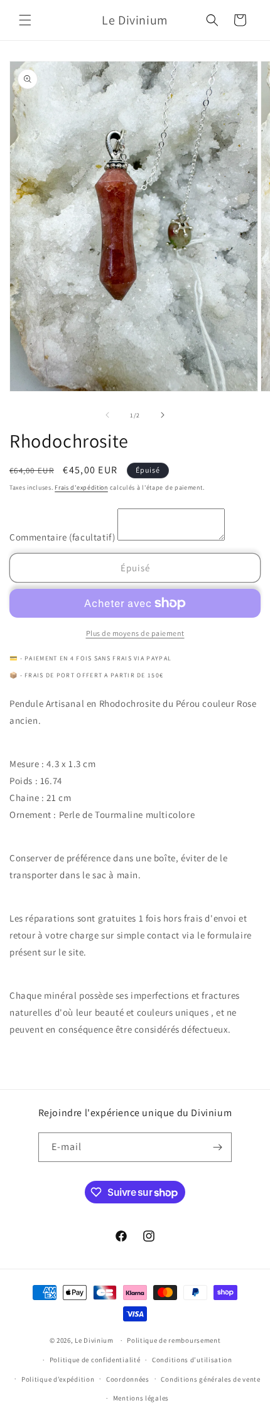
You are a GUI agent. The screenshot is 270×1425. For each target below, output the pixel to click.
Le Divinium (94, 1340)
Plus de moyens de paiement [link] (135, 633)
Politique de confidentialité (95, 1359)
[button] (25, 20)
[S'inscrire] (217, 1147)
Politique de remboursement (173, 1340)
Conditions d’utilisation (192, 1359)
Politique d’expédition (57, 1379)
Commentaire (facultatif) (63, 537)
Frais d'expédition (81, 487)
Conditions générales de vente (210, 1379)
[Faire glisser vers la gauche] (107, 415)
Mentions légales (141, 1398)
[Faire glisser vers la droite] (162, 415)
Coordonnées (127, 1379)
